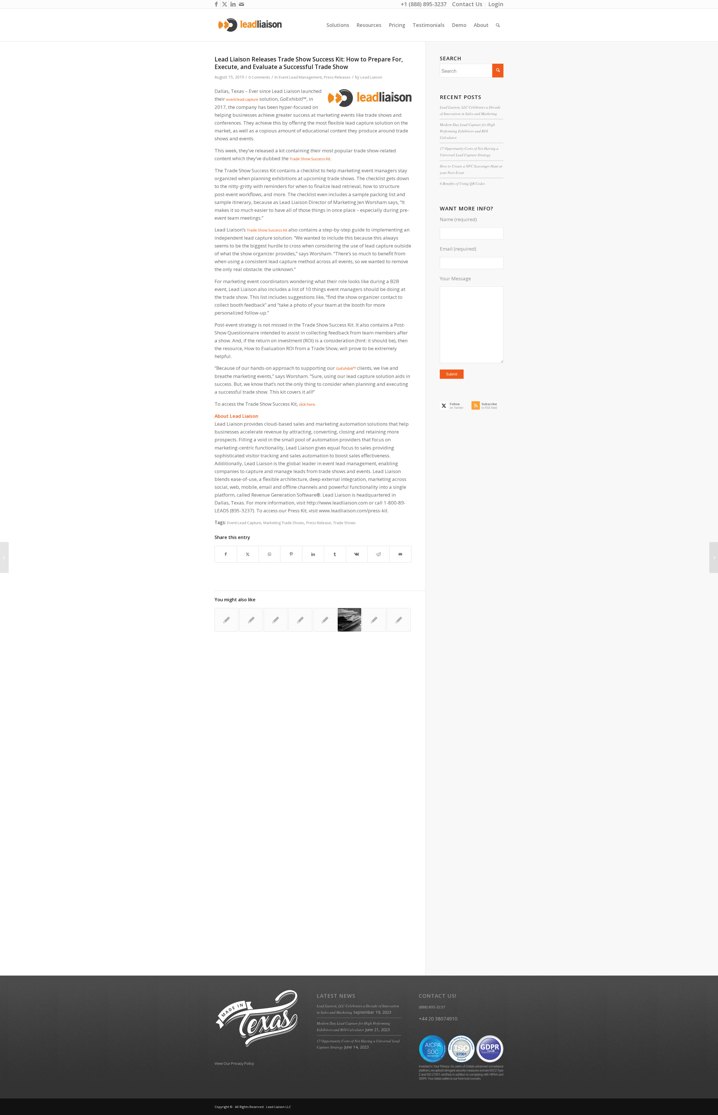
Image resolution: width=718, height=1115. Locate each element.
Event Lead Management (300, 77)
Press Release (318, 522)
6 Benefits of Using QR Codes (462, 183)
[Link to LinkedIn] (233, 4)
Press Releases (337, 77)
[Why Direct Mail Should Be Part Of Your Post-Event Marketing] (4, 557)
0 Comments (259, 77)
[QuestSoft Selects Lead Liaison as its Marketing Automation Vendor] (399, 620)
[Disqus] (320, 727)
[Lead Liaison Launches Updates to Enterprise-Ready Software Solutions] (350, 620)
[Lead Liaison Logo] (250, 25)
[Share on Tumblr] (335, 554)
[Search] (497, 25)
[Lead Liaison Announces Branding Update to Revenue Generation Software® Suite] (226, 620)
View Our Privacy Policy (234, 1063)
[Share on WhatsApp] (269, 554)
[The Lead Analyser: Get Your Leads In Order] (325, 620)
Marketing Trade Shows (283, 522)
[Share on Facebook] (226, 554)
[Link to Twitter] (224, 4)
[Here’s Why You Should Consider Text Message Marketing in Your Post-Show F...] (713, 557)
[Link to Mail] (241, 4)
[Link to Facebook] (216, 4)
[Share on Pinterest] (291, 554)
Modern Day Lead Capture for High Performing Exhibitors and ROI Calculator (467, 131)
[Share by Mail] (400, 554)
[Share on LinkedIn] (313, 554)
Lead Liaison (371, 77)
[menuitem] (467, 4)
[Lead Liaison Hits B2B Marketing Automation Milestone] (300, 620)
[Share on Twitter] (248, 554)
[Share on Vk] (357, 554)
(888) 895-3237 (432, 1007)
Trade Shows (344, 522)
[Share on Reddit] (378, 554)
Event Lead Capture (244, 522)
